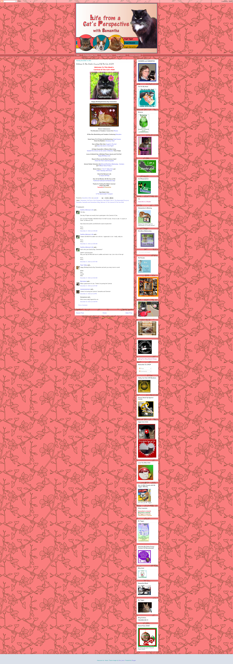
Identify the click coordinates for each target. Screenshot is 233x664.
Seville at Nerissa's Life (86, 210)
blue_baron (122, 660)
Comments (143, 371)
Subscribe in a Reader (144, 201)
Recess (116, 131)
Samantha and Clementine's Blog (91, 202)
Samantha (79, 202)
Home (78, 55)
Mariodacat (83, 281)
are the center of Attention (100, 150)
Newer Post (80, 313)
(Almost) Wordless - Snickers (112, 164)
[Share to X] (109, 198)
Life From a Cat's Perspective (95, 200)
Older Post (128, 313)
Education (118, 134)
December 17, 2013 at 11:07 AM (88, 286)
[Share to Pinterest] (112, 198)
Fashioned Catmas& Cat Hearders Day (104, 180)
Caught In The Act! (111, 144)
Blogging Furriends (121, 55)
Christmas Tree (110, 141)
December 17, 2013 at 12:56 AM (88, 231)
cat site (141, 252)
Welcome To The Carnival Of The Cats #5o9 (112, 202)
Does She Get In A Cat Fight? (105, 146)
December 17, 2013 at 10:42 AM (88, 278)
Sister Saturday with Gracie (104, 170)
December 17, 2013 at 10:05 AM (88, 243)
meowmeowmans (85, 289)
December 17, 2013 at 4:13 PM (88, 293)
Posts (142, 368)
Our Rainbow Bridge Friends (90, 55)
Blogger (134, 660)
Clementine (83, 200)
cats (145, 252)
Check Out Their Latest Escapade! (104, 160)
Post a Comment (82, 305)
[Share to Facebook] (111, 198)
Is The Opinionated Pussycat (104, 194)
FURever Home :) (105, 165)
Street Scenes (117, 139)
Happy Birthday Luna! (104, 155)
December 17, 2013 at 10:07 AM (88, 261)
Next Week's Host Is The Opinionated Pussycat (116, 200)
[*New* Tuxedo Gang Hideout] (145, 353)
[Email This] (105, 198)
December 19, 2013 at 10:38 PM (88, 301)
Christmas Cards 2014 (135, 55)
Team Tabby (83, 265)
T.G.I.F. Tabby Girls (107, 169)
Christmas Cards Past (106, 55)
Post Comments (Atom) (108, 317)
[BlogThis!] (107, 198)
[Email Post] (102, 198)
